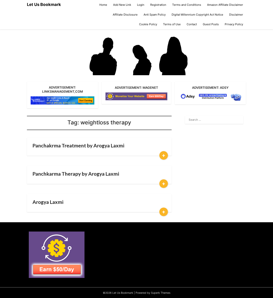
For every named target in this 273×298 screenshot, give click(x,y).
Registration (158, 4)
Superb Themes (160, 292)
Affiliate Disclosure (125, 14)
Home (103, 4)
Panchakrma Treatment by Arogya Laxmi (78, 145)
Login (140, 4)
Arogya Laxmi (47, 202)
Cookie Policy (148, 24)
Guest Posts (211, 24)
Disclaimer (236, 14)
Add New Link (122, 4)
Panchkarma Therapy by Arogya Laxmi (75, 174)
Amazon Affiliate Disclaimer (225, 4)
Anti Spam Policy (155, 14)
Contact (192, 24)
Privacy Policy (234, 24)
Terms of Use (172, 24)
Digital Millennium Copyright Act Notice (197, 14)
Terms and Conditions (186, 4)
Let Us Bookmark (44, 4)
